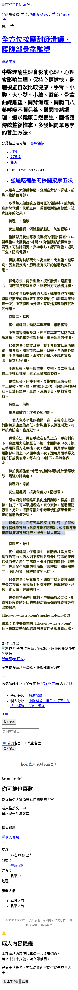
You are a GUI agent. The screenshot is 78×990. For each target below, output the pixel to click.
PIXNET (20, 920)
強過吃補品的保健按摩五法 (41, 180)
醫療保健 (37, 143)
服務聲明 (46, 925)
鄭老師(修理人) (13, 659)
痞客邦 (42, 683)
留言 (51, 683)
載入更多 (9, 722)
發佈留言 (9, 748)
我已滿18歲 (10, 981)
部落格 (15, 157)
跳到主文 (9, 61)
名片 (13, 162)
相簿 (13, 152)
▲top (6, 713)
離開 (25, 981)
